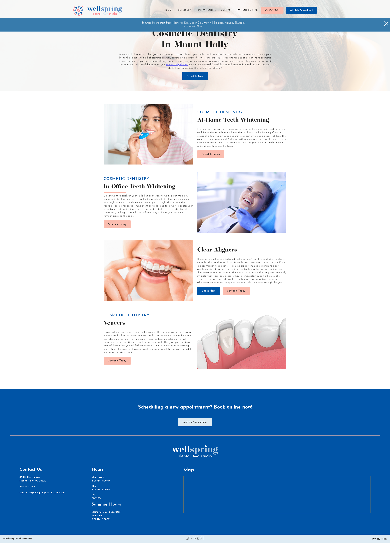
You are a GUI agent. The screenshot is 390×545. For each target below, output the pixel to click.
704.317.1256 (272, 10)
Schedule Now (195, 76)
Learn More (209, 291)
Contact (226, 10)
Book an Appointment (195, 422)
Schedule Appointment (301, 10)
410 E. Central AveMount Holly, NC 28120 (33, 479)
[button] (185, 10)
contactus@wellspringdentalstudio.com (42, 492)
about (169, 10)
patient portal (248, 10)
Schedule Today (211, 154)
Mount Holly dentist (177, 64)
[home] (97, 10)
